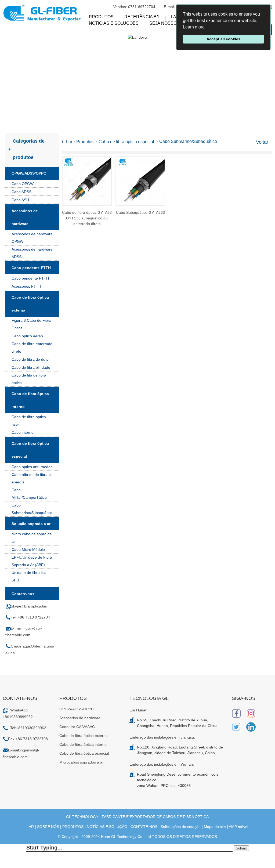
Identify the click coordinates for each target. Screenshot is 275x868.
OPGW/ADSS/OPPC (29, 173)
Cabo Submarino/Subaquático (32, 509)
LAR (30, 826)
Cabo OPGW (23, 184)
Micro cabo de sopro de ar (32, 538)
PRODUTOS (73, 826)
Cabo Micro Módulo (28, 549)
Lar (175, 17)
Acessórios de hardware (25, 217)
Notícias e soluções (114, 23)
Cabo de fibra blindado (31, 367)
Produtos (101, 17)
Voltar (262, 142)
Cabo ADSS (21, 192)
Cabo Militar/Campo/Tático (29, 494)
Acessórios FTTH (26, 286)
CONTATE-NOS (144, 826)
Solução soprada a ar (31, 524)
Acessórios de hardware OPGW (32, 238)
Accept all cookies (223, 39)
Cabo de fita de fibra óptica (29, 379)
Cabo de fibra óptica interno (30, 400)
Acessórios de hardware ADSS (32, 253)
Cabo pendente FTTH (31, 268)
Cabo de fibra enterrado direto (32, 347)
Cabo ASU (20, 200)
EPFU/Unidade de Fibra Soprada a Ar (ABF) (32, 561)
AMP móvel (238, 826)
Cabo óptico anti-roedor (32, 467)
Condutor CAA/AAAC (77, 727)
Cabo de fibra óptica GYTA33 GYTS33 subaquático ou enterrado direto (87, 218)
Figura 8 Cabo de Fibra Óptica (31, 324)
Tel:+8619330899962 (28, 728)
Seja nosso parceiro (174, 23)
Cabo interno (23, 432)
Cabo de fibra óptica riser (29, 420)
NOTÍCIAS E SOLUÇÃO (107, 826)
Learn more (194, 27)
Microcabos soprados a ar (81, 762)
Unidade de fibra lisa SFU (29, 576)
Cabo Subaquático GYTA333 (140, 212)
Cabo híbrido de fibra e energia (31, 478)
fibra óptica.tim (34, 606)
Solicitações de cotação (181, 826)
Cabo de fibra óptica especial (30, 449)
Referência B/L (142, 17)
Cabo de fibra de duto (30, 359)
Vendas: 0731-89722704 (134, 7)
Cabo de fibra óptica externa (30, 303)
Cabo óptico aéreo (27, 336)
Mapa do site (215, 826)
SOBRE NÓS (48, 826)
